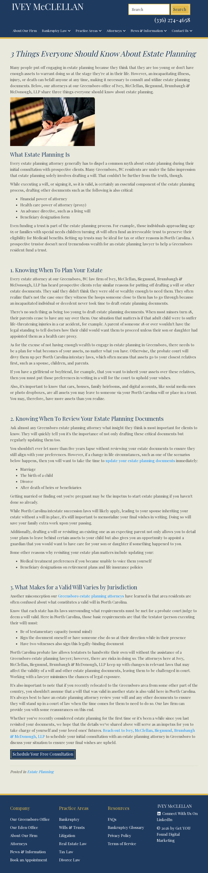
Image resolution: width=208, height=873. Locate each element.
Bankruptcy (69, 819)
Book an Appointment (28, 859)
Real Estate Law (73, 843)
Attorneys (114, 30)
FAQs (112, 819)
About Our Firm (25, 30)
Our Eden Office (24, 827)
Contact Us (180, 30)
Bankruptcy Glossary (126, 827)
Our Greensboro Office (30, 819)
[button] (177, 816)
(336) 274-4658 (172, 20)
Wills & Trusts (72, 827)
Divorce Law (69, 859)
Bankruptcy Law (54, 30)
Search (179, 9)
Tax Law (66, 851)
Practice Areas (87, 30)
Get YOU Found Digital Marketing (173, 834)
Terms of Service (122, 843)
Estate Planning (40, 771)
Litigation (67, 835)
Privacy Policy (119, 835)
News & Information (147, 30)
